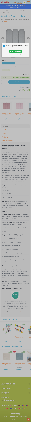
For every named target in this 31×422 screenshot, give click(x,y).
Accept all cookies (15, 51)
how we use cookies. (22, 47)
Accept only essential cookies (15, 54)
